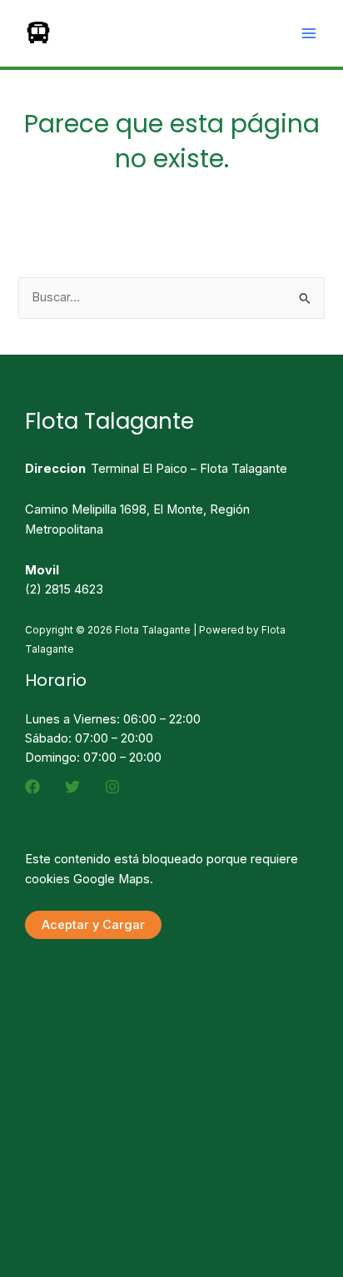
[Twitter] (72, 786)
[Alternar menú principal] (308, 33)
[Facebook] (32, 786)
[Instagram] (112, 786)
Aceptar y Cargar (93, 924)
